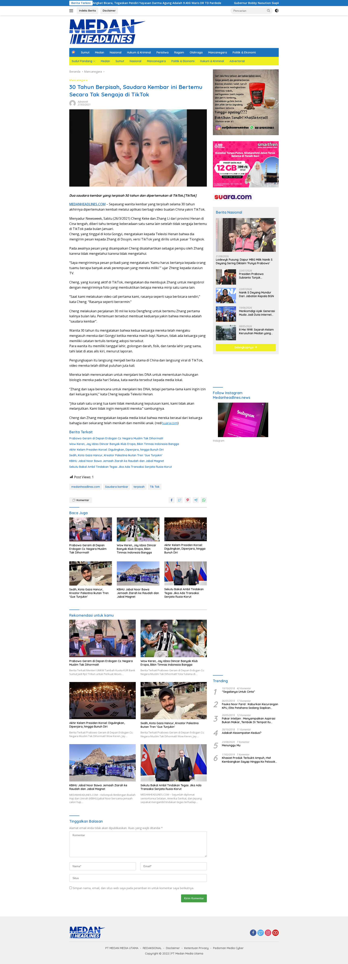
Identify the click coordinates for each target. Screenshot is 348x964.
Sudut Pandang (82, 61)
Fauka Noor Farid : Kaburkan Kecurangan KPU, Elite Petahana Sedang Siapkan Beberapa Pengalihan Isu (250, 705)
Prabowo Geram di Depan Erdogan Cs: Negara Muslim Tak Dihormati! (116, 438)
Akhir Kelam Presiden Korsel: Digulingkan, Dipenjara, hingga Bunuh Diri (116, 449)
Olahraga (196, 52)
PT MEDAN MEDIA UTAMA (121, 948)
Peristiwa (162, 52)
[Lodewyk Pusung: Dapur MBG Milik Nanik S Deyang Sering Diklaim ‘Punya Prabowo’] (246, 235)
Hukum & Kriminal (139, 52)
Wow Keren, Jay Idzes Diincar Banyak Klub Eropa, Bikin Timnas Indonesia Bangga (124, 444)
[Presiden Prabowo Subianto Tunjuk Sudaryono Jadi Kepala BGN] (226, 277)
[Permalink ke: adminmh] (72, 103)
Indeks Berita (87, 10)
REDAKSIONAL (152, 948)
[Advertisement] (246, 482)
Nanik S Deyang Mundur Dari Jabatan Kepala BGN (256, 294)
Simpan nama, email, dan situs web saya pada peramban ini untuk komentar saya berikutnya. (133, 888)
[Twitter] (260, 933)
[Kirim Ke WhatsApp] (204, 500)
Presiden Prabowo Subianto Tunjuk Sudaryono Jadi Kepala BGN (255, 275)
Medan (99, 52)
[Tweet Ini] (180, 500)
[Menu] (72, 10)
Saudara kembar (116, 487)
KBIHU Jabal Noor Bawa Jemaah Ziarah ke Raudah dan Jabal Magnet (116, 461)
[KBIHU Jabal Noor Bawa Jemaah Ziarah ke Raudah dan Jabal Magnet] (138, 573)
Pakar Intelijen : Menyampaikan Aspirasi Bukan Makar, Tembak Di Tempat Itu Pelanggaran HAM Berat (248, 720)
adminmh (83, 101)
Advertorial (237, 61)
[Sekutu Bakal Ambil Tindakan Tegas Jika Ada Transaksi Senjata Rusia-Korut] (185, 573)
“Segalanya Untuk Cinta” (238, 691)
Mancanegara (217, 52)
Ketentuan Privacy (196, 948)
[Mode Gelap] (277, 10)
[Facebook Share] (172, 500)
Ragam (179, 52)
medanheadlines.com (85, 487)
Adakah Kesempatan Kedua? (241, 733)
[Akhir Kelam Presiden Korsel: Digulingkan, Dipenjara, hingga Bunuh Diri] (185, 529)
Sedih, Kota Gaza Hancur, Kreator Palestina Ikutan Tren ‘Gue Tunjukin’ (115, 455)
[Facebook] (253, 933)
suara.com (170, 423)
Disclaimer (109, 10)
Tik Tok (155, 487)
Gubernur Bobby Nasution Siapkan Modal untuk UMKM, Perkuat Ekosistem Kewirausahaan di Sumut (257, 3)
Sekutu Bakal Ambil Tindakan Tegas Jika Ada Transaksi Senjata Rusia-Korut (120, 467)
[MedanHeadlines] (107, 31)
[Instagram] (268, 933)
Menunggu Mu (231, 745)
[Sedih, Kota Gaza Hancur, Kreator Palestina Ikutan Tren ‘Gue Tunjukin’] (90, 573)
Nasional (115, 52)
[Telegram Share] (196, 500)
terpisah (139, 487)
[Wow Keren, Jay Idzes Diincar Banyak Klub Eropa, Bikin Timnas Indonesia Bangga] (138, 529)
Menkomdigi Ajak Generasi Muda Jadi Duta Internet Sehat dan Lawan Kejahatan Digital (257, 312)
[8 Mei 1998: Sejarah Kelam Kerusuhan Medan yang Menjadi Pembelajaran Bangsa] (226, 332)
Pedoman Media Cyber (228, 948)
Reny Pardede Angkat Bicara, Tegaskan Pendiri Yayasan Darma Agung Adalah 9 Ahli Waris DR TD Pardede (99, 3)
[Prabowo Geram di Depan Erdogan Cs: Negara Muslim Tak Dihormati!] (90, 529)
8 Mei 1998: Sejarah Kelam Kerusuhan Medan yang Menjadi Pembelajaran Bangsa (256, 331)
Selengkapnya (244, 347)
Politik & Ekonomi (244, 52)
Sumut (85, 52)
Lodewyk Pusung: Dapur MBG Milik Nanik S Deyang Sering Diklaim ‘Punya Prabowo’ (244, 261)
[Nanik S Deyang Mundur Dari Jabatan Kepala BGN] (226, 295)
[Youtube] (275, 933)
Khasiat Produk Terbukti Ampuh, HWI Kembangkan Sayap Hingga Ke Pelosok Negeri (248, 759)
